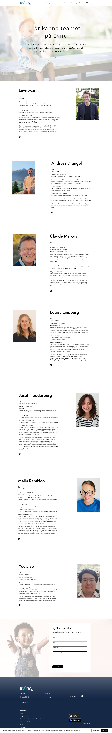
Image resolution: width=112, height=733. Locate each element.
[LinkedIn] (19, 137)
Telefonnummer (56, 647)
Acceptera (104, 730)
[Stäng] (110, 730)
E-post (54, 642)
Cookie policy (77, 730)
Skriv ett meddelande (57, 652)
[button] (81, 3)
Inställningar (96, 730)
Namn (54, 637)
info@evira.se (24, 702)
